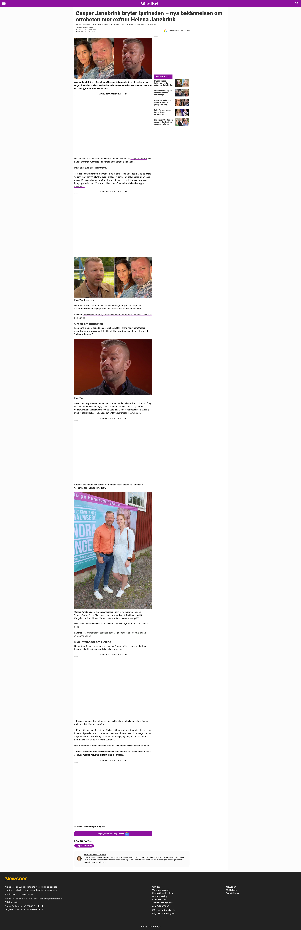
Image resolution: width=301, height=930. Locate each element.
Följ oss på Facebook (163, 910)
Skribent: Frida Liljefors (84, 27)
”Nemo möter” (121, 646)
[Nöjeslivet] (150, 3)
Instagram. (79, 186)
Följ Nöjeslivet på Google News (111, 834)
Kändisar (87, 24)
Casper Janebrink (139, 158)
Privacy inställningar (150, 926)
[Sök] (297, 4)
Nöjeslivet (79, 24)
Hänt (89, 724)
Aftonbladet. (136, 413)
